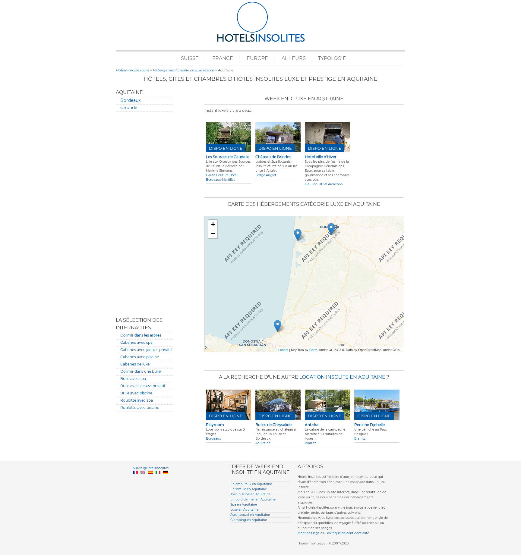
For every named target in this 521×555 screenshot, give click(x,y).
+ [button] (213, 224)
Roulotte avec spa (136, 400)
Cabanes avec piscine (139, 357)
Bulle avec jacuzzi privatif (142, 386)
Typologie (332, 58)
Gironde (128, 107)
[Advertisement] (144, 211)
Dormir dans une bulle (140, 371)
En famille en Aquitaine (248, 489)
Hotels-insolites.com (132, 70)
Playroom (215, 424)
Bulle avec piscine (136, 393)
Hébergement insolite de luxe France (183, 70)
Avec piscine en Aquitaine (250, 494)
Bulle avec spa (133, 378)
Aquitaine (262, 443)
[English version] (143, 479)
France (222, 58)
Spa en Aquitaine (243, 504)
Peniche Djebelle (369, 424)
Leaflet (283, 349)
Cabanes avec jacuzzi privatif (146, 349)
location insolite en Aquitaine (342, 377)
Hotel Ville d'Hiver (320, 157)
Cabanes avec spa (136, 342)
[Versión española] (150, 479)
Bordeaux (130, 100)
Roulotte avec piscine (139, 407)
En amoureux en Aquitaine (251, 484)
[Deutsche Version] (165, 479)
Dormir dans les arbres (140, 335)
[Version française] (135, 479)
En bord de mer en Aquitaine (253, 499)
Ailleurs (294, 58)
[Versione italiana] (158, 479)
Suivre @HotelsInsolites (151, 468)
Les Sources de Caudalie (227, 157)
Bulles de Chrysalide (273, 424)
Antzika (311, 424)
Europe (257, 58)
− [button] (213, 233)
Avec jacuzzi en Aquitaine (250, 515)
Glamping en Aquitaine (248, 520)
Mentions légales (311, 533)
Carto (313, 349)
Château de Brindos (273, 157)
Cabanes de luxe (135, 364)
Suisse (190, 58)
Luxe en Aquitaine (244, 510)
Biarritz (310, 443)
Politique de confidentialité (348, 533)
